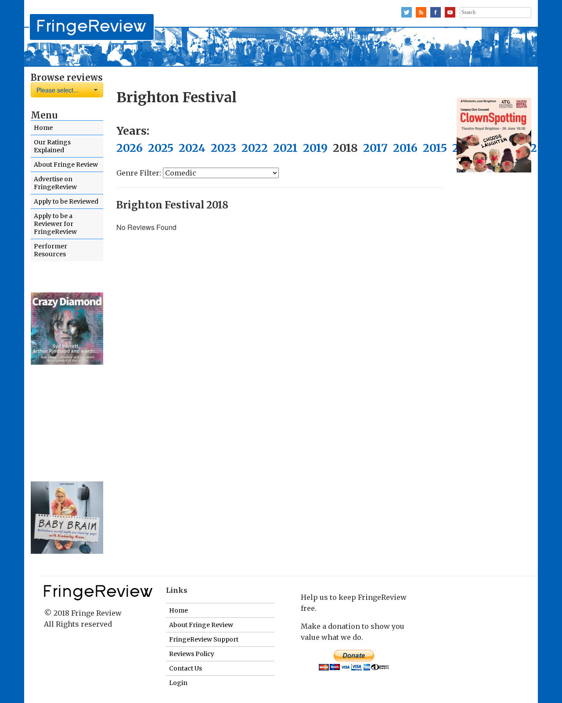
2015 (435, 148)
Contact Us (185, 668)
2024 (192, 148)
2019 (315, 148)
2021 (285, 148)
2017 (375, 148)
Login (178, 683)
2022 (254, 148)
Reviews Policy (191, 654)
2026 (129, 148)
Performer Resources (50, 250)
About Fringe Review (66, 165)
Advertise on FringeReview (55, 183)
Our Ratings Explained (52, 146)
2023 (223, 148)
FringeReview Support (203, 639)
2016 (405, 148)
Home (43, 128)
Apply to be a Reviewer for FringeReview (55, 224)
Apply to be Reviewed (66, 201)
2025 (160, 148)
